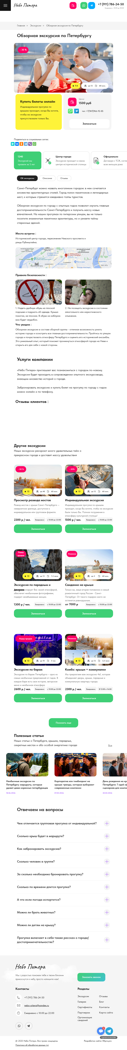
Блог (101, 1001)
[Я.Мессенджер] (13, 144)
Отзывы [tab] (64, 178)
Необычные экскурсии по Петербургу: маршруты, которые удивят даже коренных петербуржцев (27, 784)
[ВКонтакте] (17, 144)
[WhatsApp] (34, 144)
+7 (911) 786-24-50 (111, 4)
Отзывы (103, 996)
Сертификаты (85, 1007)
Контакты (104, 1007)
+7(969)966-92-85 (94, 111)
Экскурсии (35, 25)
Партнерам (84, 1012)
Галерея (82, 1001)
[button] (91, 977)
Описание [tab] (47, 178)
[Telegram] (26, 144)
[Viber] (30, 144)
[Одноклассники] (21, 144)
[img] (63, 257)
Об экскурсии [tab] (27, 178)
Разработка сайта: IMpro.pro (98, 1041)
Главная (21, 25)
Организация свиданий (85, 1019)
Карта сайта (106, 1012)
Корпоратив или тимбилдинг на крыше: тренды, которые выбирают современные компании (74, 784)
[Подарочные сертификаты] (73, 5)
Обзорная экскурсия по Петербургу (64, 25)
